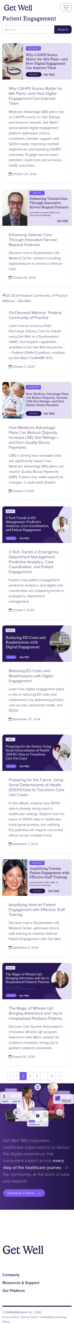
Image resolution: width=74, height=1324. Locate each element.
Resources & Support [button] (20, 1282)
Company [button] (11, 1274)
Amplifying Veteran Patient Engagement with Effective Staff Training (37, 909)
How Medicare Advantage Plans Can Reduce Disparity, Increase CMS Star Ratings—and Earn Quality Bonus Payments (34, 437)
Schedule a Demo (20, 1193)
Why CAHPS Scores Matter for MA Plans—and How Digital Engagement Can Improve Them (36, 95)
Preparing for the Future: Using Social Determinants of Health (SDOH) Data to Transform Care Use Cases (36, 787)
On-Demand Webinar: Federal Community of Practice (35, 315)
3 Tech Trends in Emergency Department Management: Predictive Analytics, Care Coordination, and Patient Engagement (34, 562)
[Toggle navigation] (66, 7)
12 (51, 1076)
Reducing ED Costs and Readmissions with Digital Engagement (31, 676)
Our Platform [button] (13, 1290)
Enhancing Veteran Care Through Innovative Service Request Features (33, 240)
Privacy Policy (10, 1317)
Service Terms (29, 1317)
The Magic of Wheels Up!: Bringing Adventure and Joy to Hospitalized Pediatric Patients (36, 1013)
